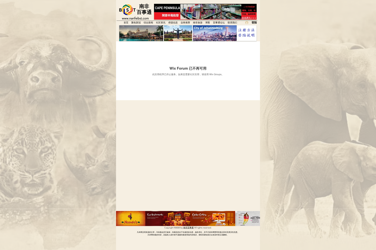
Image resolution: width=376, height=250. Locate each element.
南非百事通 (188, 227)
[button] (161, 22)
